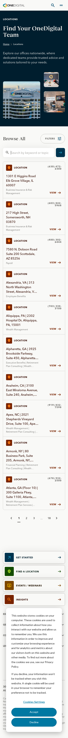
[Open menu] (61, 5)
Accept (34, 712)
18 (49, 518)
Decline (34, 722)
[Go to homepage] (14, 5)
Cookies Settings (34, 701)
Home (6, 44)
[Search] (53, 5)
